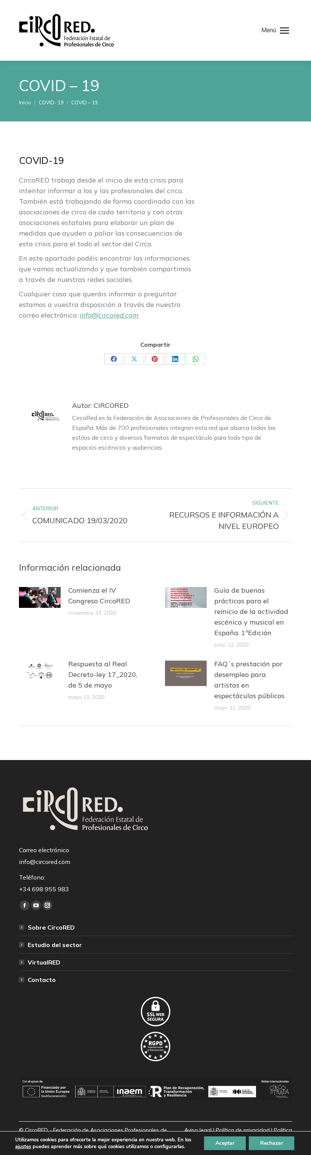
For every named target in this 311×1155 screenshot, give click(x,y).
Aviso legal (198, 1130)
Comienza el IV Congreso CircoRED (99, 595)
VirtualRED (44, 962)
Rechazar (271, 1143)
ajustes (23, 1146)
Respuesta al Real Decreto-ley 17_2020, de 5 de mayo (102, 674)
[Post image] (40, 597)
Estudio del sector (55, 945)
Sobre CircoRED (51, 927)
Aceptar (224, 1143)
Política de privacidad (243, 1130)
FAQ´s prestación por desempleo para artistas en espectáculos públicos (249, 679)
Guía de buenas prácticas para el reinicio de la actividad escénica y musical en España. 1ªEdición (251, 611)
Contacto (42, 979)
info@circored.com (109, 315)
